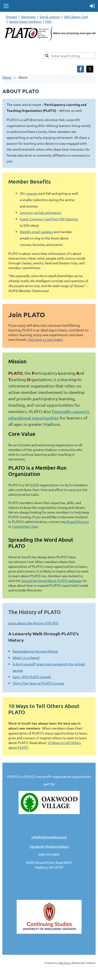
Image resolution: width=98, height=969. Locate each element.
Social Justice (49, 16)
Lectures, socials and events (40, 212)
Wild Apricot (65, 963)
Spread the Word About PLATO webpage (51, 580)
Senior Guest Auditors (25, 21)
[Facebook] (80, 69)
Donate (11, 16)
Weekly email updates (36, 232)
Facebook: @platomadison (49, 846)
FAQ (48, 21)
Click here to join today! (45, 339)
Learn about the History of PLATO (33, 623)
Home (6, 77)
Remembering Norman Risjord (35, 651)
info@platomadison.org (49, 837)
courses (32, 193)
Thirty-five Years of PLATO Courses (38, 683)
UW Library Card (76, 16)
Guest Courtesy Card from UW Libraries (49, 219)
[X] (89, 69)
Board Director (78, 521)
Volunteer (28, 16)
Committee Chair (25, 526)
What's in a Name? (26, 657)
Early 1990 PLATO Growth (32, 677)
